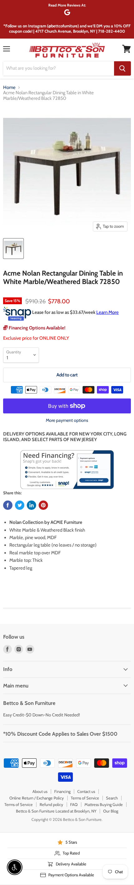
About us (39, 791)
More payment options (67, 420)
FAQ (74, 804)
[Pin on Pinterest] (43, 505)
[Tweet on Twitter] (19, 505)
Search (112, 797)
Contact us (86, 791)
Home (9, 87)
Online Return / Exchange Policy (36, 797)
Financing (62, 791)
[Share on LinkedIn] (31, 505)
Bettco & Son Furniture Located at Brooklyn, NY (56, 810)
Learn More (107, 312)
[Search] (122, 68)
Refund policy (51, 804)
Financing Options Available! (36, 328)
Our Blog (110, 810)
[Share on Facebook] (7, 505)
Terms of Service (85, 797)
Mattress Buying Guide (103, 804)
